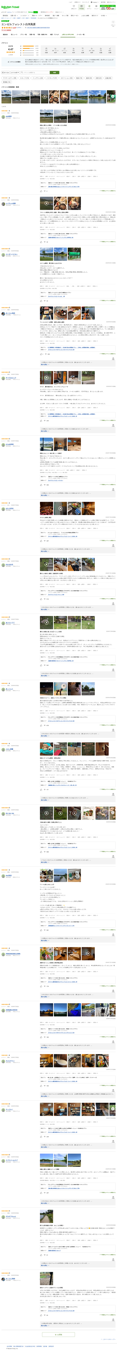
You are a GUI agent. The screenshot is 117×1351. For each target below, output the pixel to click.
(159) (42, 34)
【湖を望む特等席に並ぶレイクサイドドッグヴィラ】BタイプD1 (64, 186)
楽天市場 (103, 2)
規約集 (45, 1346)
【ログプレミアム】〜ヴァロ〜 (55, 480)
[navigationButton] (112, 96)
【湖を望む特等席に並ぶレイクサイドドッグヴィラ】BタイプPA (63, 1188)
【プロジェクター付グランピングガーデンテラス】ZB (61, 349)
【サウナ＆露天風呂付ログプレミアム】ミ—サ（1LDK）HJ (62, 416)
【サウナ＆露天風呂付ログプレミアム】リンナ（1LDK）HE (62, 536)
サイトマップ (85, 2)
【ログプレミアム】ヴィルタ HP (56, 296)
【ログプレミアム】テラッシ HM (56, 594)
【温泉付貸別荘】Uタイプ (54, 1250)
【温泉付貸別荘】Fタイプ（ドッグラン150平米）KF (61, 661)
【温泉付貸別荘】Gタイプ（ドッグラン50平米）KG (60, 237)
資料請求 (51, 1346)
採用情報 (39, 1346)
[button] (6, 96)
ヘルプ (70, 2)
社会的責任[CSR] (30, 1346)
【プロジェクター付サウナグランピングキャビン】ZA (61, 1032)
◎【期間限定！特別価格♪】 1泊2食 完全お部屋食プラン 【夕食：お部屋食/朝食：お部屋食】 (71, 347)
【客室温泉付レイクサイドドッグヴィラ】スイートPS (61, 925)
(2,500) (68, 34)
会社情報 (9, 1346)
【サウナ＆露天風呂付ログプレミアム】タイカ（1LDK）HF (62, 982)
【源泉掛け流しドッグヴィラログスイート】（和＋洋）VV (62, 785)
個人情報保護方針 (18, 1346)
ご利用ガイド (77, 2)
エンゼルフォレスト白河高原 (18, 24)
